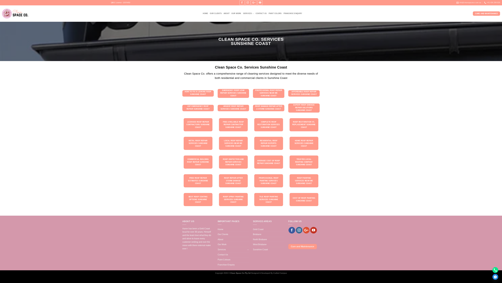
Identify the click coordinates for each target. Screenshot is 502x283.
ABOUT (227, 13)
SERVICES (247, 13)
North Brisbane (260, 239)
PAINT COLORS (275, 13)
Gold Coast (258, 229)
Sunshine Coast (260, 249)
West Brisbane (260, 244)
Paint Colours (224, 259)
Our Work (222, 244)
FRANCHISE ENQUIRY (293, 13)
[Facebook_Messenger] (495, 277)
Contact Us (223, 255)
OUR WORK (236, 13)
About (220, 239)
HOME (205, 13)
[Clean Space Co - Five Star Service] (15, 14)
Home (220, 229)
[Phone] (495, 270)
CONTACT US (261, 13)
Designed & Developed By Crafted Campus (269, 273)
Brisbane (257, 234)
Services (222, 249)
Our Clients (223, 234)
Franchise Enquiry (226, 265)
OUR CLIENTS (216, 13)
